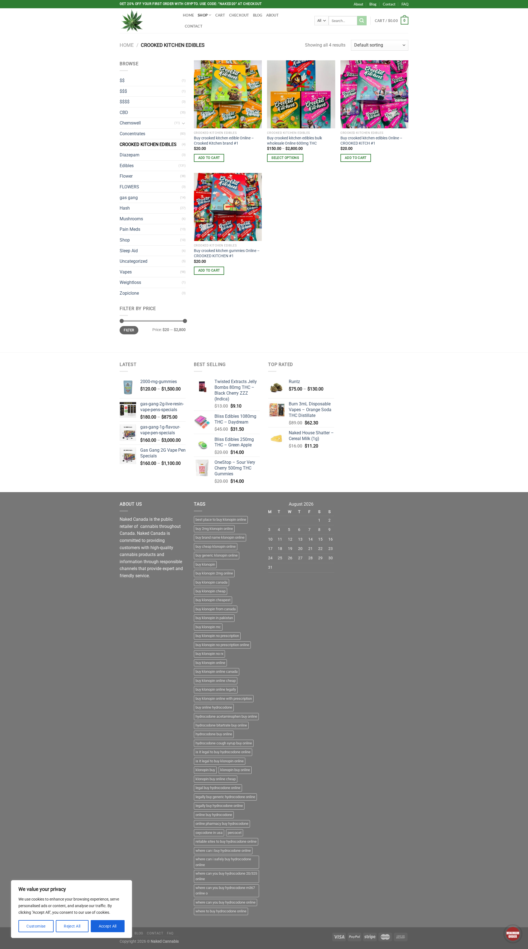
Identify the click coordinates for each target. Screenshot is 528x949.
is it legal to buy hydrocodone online (223, 752)
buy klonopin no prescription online (222, 645)
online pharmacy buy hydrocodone (222, 823)
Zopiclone (129, 293)
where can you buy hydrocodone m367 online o (225, 890)
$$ (122, 80)
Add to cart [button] (209, 158)
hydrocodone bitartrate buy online (221, 725)
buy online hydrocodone (214, 707)
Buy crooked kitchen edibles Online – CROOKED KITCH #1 (371, 141)
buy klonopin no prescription (217, 636)
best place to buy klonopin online (221, 519)
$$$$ (125, 101)
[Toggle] (183, 123)
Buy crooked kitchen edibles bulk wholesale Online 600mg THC (294, 141)
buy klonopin (205, 564)
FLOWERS (129, 186)
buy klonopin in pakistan (214, 618)
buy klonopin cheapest (213, 600)
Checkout (239, 15)
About (358, 4)
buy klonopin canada (211, 582)
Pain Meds (130, 229)
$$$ (123, 91)
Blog (372, 4)
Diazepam (129, 155)
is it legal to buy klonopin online (220, 761)
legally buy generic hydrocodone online (225, 797)
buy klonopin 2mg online (214, 573)
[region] (71, 909)
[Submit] (362, 20)
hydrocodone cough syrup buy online (224, 743)
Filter (129, 330)
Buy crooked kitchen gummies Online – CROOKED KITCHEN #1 (227, 253)
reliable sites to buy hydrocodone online (226, 841)
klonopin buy (205, 770)
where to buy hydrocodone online (221, 911)
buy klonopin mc (208, 627)
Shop (203, 15)
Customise (36, 926)
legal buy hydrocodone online (218, 788)
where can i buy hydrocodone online (223, 850)
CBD (124, 112)
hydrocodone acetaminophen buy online (226, 716)
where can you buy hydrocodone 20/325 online (226, 876)
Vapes (126, 272)
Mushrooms (131, 218)
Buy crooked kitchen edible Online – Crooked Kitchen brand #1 (224, 141)
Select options (285, 158)
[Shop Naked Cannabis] (147, 20)
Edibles (127, 165)
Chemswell (130, 123)
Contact (389, 4)
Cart (220, 15)
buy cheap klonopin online (216, 546)
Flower (126, 176)
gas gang (129, 197)
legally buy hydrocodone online (219, 806)
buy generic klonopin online (217, 555)
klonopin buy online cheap (216, 779)
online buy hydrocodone (214, 815)
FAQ (405, 4)
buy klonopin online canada (217, 671)
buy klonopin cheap (211, 591)
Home (188, 15)
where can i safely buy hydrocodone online (223, 862)
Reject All (72, 926)
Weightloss (130, 282)
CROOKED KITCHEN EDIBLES (148, 144)
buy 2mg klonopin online (214, 529)
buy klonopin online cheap (216, 681)
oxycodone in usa (209, 833)
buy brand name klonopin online (220, 537)
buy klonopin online (210, 663)
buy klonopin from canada (216, 609)
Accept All (108, 926)
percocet (234, 833)
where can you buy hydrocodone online (225, 902)
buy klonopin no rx (209, 654)
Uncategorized (133, 261)
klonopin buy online (235, 770)
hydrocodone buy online (214, 734)
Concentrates (132, 133)
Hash (125, 208)
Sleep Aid (129, 250)
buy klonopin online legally (216, 689)
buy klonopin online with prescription (224, 698)
